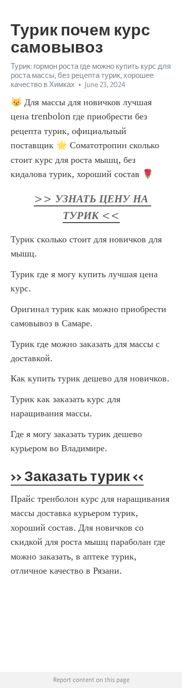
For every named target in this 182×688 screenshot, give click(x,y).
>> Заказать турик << (77, 476)
